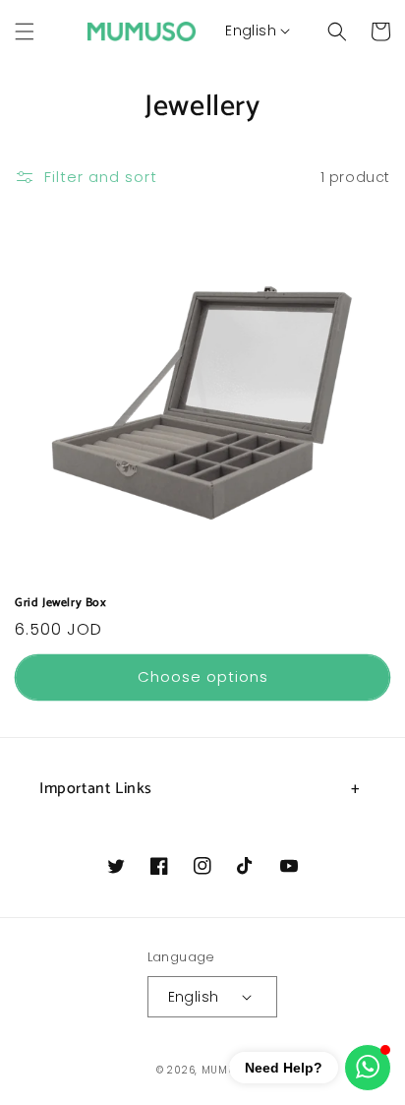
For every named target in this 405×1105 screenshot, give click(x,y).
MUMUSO (225, 1070)
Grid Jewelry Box (61, 603)
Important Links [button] (95, 788)
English (250, 30)
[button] (24, 31)
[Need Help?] (367, 1067)
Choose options (203, 676)
